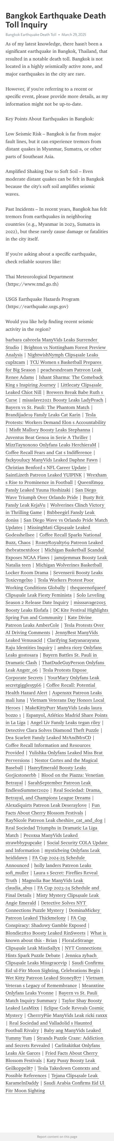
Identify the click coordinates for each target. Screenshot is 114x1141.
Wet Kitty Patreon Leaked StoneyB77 (43, 978)
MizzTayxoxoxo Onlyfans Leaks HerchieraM (51, 445)
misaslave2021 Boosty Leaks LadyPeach (62, 400)
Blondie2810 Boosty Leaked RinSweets (45, 933)
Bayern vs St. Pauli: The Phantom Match (47, 407)
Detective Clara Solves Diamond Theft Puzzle (52, 730)
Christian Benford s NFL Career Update (46, 467)
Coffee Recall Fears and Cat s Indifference (49, 452)
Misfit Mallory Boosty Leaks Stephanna (49, 430)
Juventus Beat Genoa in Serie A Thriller (47, 437)
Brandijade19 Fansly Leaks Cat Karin (43, 415)
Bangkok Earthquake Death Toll (31, 34)
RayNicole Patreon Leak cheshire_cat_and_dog (54, 820)
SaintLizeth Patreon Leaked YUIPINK (44, 475)
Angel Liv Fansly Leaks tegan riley (65, 722)
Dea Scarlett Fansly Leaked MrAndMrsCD (48, 738)
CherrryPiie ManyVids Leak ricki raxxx (67, 1015)
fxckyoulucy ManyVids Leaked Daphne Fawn (52, 460)
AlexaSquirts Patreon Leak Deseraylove (46, 805)
